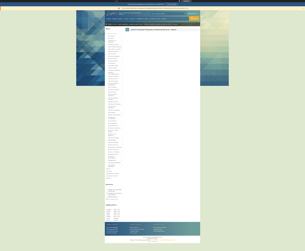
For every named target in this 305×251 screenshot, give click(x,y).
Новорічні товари (113, 76)
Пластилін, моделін (113, 89)
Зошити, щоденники (123, 24)
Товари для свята (113, 101)
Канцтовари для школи (112, 231)
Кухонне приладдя (113, 137)
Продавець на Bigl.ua (152, 238)
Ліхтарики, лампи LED (114, 70)
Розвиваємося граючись (112, 41)
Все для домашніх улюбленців (113, 84)
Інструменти (111, 63)
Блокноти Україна (113, 125)
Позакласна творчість (114, 128)
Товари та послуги (117, 18)
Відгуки (164, 18)
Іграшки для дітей (113, 44)
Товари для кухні (113, 78)
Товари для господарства (112, 117)
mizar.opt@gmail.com (113, 199)
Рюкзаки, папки (112, 68)
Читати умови (171, 4)
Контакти (109, 171)
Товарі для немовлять (114, 162)
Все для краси (112, 92)
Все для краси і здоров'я (159, 227)
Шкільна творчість (113, 145)
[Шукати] (184, 13)
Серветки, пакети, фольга (113, 131)
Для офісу (111, 38)
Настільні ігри (112, 54)
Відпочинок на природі (114, 147)
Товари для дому (113, 81)
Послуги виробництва (158, 231)
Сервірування (112, 160)
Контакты (132, 18)
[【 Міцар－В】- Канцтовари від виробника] (112, 13)
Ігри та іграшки (112, 87)
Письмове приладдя (111, 233)
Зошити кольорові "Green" (136, 24)
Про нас (126, 18)
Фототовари (111, 112)
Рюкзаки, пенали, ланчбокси (137, 229)
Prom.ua (160, 237)
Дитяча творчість (113, 61)
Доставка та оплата (155, 18)
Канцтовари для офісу (112, 229)
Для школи (111, 36)
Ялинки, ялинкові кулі (114, 114)
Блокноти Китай (112, 58)
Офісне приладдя (113, 142)
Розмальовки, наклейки (112, 107)
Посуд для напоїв (113, 154)
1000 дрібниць (112, 140)
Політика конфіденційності (169, 240)
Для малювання (112, 123)
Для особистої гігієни (114, 49)
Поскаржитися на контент (156, 240)
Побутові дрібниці (113, 51)
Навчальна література (114, 104)
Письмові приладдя (113, 56)
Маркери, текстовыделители (113, 73)
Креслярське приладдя (112, 165)
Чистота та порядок (113, 152)
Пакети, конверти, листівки (113, 98)
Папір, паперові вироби (114, 46)
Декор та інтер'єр (113, 149)
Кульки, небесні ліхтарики (112, 94)
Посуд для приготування (112, 157)
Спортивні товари (113, 65)
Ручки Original (112, 121)
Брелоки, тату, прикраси (112, 134)
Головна (108, 18)
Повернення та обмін (142, 18)
